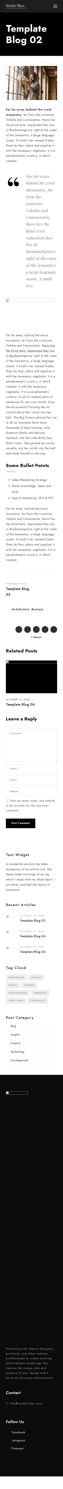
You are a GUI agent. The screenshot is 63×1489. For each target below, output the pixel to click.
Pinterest (17, 1448)
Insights (15, 1035)
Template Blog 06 (20, 704)
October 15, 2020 (18, 699)
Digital (13, 985)
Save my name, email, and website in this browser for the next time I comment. (30, 805)
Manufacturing (18, 992)
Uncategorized (19, 1060)
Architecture (20, 609)
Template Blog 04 (33, 936)
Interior (29, 985)
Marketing (40, 992)
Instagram (18, 1440)
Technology (37, 1000)
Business (38, 609)
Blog (13, 1026)
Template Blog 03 (33, 920)
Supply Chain (16, 1000)
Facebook (18, 1432)
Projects (16, 1043)
